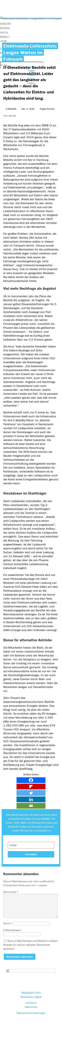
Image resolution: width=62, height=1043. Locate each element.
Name (7, 923)
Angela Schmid (47, 108)
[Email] (31, 806)
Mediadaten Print (31, 992)
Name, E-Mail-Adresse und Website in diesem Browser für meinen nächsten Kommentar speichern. (30, 944)
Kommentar (11, 891)
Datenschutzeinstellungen (31, 1012)
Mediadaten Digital (31, 997)
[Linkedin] (31, 799)
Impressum (31, 1002)
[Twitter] (31, 793)
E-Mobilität (11, 108)
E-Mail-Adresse (12, 930)
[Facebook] (31, 780)
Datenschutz (31, 1006)
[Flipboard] (31, 786)
